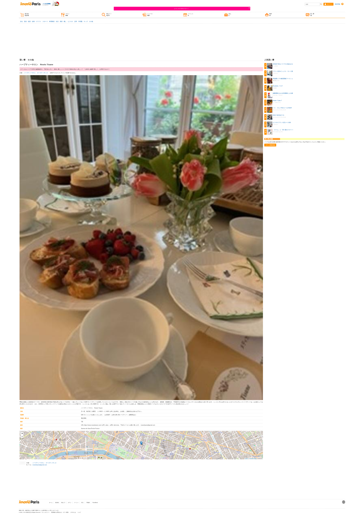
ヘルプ (79, 512)
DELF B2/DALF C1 (278, 115)
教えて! (63, 502)
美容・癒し (63, 21)
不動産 (88, 502)
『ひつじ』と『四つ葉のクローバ (283, 130)
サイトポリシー (46, 512)
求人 (82, 502)
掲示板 (57, 502)
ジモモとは (73, 512)
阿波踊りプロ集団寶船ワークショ (283, 78)
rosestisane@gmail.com (40, 465)
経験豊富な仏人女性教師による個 (283, 93)
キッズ (86, 21)
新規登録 (337, 4)
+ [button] (22, 433)
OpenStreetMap (253, 458)
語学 (75, 21)
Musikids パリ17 (278, 86)
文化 (21, 21)
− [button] (22, 436)
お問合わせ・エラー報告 (62, 512)
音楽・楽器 (27, 21)
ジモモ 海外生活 (26, 512)
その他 (91, 21)
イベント (76, 502)
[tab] (39, 15)
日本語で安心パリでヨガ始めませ (283, 64)
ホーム (51, 502)
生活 (57, 21)
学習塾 (80, 21)
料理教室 (52, 21)
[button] (328, 4)
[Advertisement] (182, 37)
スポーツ (45, 21)
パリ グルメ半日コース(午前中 (282, 108)
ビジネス (70, 21)
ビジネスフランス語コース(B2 (282, 122)
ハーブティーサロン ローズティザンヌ (36, 73)
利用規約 (53, 512)
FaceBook (95, 502)
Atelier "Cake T (277, 100)
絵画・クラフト (36, 21)
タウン (69, 502)
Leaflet (246, 458)
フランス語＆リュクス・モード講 (283, 71)
